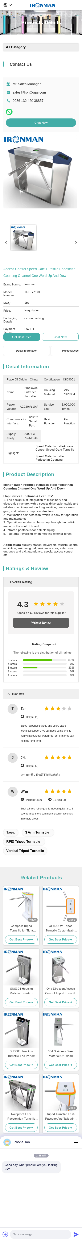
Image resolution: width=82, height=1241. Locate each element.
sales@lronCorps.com (29, 92)
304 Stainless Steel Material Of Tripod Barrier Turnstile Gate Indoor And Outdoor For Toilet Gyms (61, 1054)
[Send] (76, 1234)
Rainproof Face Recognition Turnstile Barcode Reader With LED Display (21, 1116)
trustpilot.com (34, 799)
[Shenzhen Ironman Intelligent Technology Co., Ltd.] (42, 5)
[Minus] (76, 1142)
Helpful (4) (32, 716)
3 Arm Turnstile (37, 832)
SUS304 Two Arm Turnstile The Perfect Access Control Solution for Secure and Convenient (21, 1054)
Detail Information (26, 350)
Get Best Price (21, 336)
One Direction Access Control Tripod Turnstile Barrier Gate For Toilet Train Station (60, 991)
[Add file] (5, 1234)
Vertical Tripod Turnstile (25, 851)
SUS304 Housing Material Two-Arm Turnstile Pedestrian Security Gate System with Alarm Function (21, 991)
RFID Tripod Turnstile (23, 841)
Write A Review (41, 622)
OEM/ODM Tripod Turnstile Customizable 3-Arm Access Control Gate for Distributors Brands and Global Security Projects (61, 928)
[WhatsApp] (9, 112)
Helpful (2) (32, 765)
